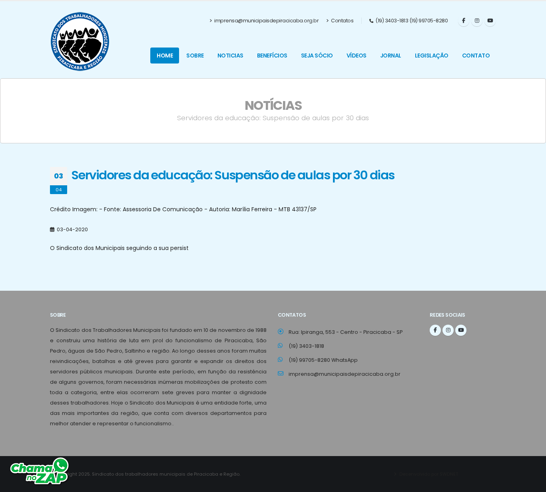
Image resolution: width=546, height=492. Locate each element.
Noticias (230, 56)
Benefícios (272, 56)
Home (165, 56)
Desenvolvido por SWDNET (428, 474)
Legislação (431, 56)
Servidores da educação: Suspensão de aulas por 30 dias (233, 175)
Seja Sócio (317, 56)
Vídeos (357, 56)
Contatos (342, 20)
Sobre (195, 56)
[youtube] (490, 20)
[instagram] (476, 20)
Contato (476, 56)
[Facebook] (463, 20)
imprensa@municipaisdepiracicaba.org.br (266, 20)
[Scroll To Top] (532, 483)
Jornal (390, 56)
